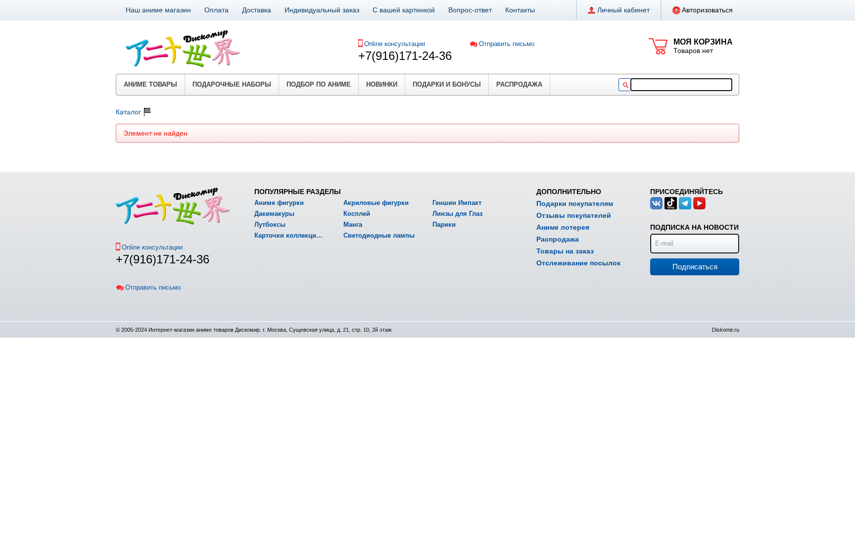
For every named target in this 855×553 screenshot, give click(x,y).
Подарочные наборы (231, 84)
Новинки (381, 84)
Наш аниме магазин (158, 10)
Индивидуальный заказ (322, 10)
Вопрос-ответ (470, 10)
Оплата (216, 10)
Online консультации (394, 44)
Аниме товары (150, 84)
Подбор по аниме (318, 84)
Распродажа (519, 84)
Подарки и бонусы (447, 84)
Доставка (256, 10)
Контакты (520, 10)
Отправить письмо (506, 44)
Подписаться (694, 266)
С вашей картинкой (404, 10)
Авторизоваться (707, 10)
